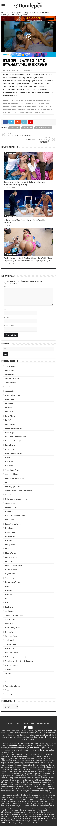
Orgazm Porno (11, 574)
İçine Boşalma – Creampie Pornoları (18, 491)
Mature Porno (10, 553)
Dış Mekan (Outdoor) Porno (15, 437)
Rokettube (7, 109)
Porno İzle (47, 106)
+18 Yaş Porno (17, 13)
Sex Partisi (9, 624)
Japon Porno (10, 503)
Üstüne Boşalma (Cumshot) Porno (18, 657)
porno (12, 737)
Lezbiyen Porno (11, 532)
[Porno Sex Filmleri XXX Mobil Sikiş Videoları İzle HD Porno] (28, 5)
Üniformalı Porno (11, 653)
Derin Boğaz (31, 100)
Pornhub (40, 106)
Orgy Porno (9, 578)
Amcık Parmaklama (12, 379)
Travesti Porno (10, 644)
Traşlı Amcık (46, 109)
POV (6, 599)
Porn (34, 106)
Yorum (7, 287)
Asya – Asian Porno (12, 395)
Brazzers (8, 408)
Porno (28, 728)
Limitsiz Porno (10, 536)
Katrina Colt (14, 128)
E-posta (7, 317)
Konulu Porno (44, 103)
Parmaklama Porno (12, 582)
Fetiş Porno (9, 449)
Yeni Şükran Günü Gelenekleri (19, 135)
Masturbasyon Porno (13, 549)
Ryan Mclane (27, 128)
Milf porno (34, 748)
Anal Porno (9, 387)
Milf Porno (9, 561)
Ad (5, 309)
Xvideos (32, 112)
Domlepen (47, 731)
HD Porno (21, 103)
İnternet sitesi (9, 326)
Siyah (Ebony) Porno (12, 628)
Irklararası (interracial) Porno (16, 499)
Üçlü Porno (9, 649)
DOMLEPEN (5, 823)
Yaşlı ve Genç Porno (12, 686)
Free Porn (9, 457)
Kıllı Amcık (9, 511)
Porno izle (49, 737)
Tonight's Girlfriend (44, 128)
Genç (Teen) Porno (12, 470)
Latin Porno (9, 528)
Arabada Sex (10, 391)
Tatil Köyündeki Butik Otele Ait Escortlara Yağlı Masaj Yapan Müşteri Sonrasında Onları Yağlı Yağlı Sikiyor (28, 259)
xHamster (20, 112)
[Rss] (28, 720)
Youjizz (38, 112)
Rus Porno (9, 607)
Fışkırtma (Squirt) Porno (14, 453)
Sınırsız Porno (36, 109)
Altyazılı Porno (10, 370)
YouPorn (45, 112)
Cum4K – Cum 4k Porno (14, 428)
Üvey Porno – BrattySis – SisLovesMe (19, 661)
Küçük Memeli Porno (11, 106)
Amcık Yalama (21, 100)
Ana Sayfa (7, 13)
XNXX (27, 112)
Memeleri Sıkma (25, 106)
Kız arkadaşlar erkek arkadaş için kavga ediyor (37, 140)
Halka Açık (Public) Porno (14, 478)
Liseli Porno (9, 541)
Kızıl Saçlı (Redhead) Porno (15, 516)
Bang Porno (9, 399)
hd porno (18, 744)
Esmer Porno (41, 100)
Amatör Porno (10, 374)
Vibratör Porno (11, 669)
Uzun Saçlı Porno (9, 112)
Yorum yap (30, 70)
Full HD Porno (13, 103)
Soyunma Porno (11, 636)
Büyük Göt (9, 412)
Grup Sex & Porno (12, 474)
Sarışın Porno (10, 619)
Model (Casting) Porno (13, 565)
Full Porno (9, 466)
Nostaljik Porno (11, 570)
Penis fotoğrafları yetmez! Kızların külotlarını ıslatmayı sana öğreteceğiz (24, 183)
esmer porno (18, 748)
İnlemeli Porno (10, 495)
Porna (43, 819)
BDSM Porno (10, 403)
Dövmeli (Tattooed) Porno (15, 441)
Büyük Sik (8, 420)
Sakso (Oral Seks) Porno (21, 109)
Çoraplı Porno (10, 424)
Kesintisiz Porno (32, 103)
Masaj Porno (10, 545)
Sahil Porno (9, 611)
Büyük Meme (10, 416)
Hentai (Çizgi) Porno (12, 487)
